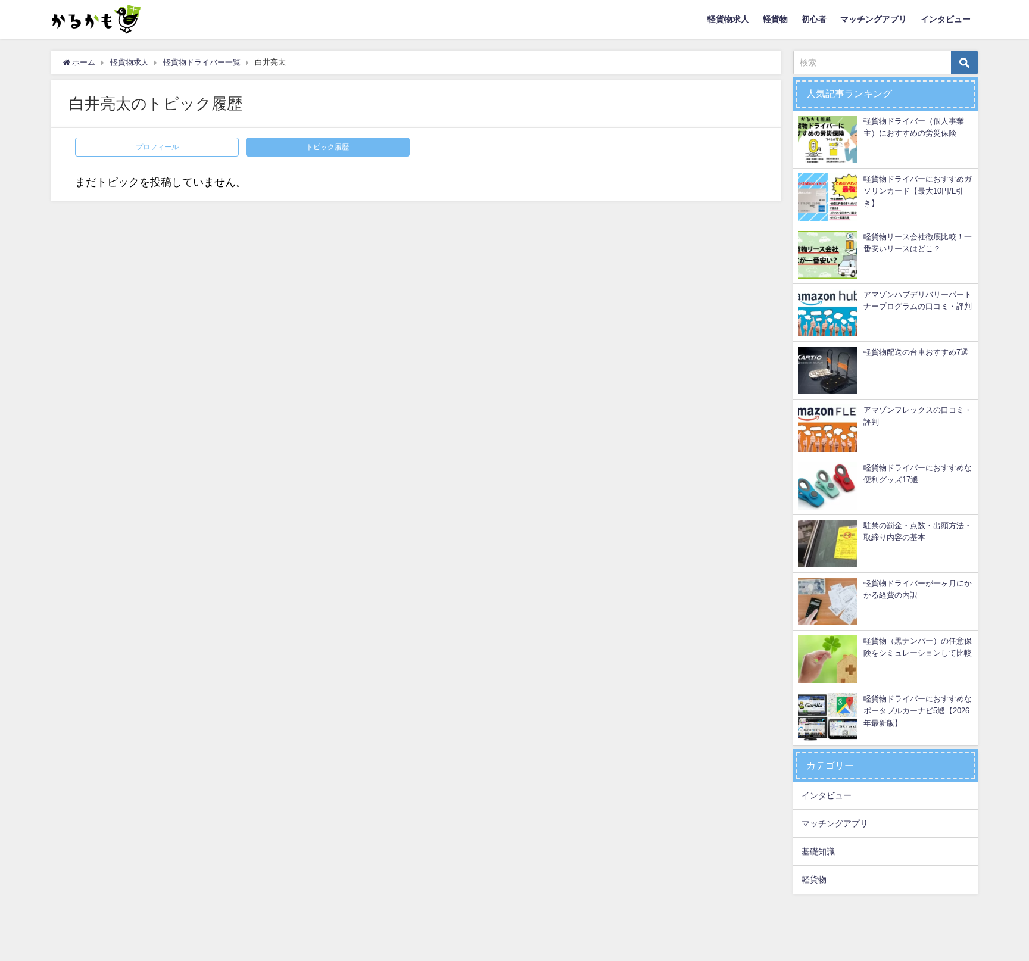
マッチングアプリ (873, 19)
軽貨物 (775, 19)
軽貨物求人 (728, 19)
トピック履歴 (327, 147)
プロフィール (157, 147)
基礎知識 (818, 851)
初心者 (814, 19)
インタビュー (946, 19)
